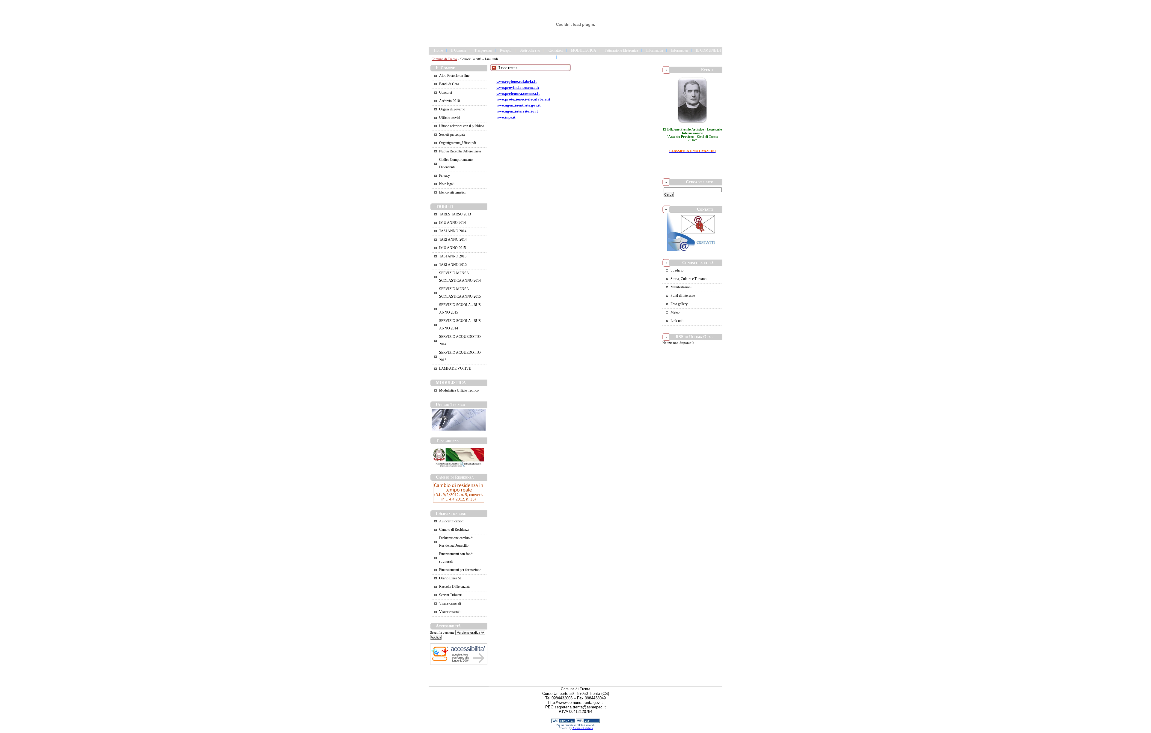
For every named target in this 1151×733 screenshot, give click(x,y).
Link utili (677, 321)
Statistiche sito (530, 50)
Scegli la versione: (442, 632)
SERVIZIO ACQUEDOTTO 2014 (460, 340)
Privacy (444, 175)
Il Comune (458, 50)
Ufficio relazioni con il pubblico (461, 126)
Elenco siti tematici (452, 192)
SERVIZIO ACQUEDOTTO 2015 (460, 356)
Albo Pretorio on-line (454, 76)
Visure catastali (449, 612)
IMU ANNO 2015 (452, 248)
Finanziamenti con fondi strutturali (456, 557)
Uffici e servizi (449, 118)
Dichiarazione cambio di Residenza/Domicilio (456, 542)
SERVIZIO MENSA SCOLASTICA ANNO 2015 (460, 293)
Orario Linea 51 (450, 578)
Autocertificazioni (451, 521)
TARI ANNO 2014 (453, 239)
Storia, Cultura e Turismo (688, 279)
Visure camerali (450, 603)
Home (438, 50)
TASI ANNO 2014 (452, 231)
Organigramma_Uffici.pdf (457, 143)
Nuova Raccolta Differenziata (460, 151)
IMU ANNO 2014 (452, 223)
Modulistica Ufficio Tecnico (459, 390)
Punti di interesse (683, 295)
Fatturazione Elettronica (621, 50)
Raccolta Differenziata (454, 586)
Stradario (677, 270)
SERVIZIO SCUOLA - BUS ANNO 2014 (460, 324)
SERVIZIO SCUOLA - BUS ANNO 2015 (460, 308)
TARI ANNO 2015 (453, 265)
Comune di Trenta (444, 59)
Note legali (446, 184)
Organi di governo (452, 109)
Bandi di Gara (449, 84)
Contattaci (556, 50)
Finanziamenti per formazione (460, 570)
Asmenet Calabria (583, 728)
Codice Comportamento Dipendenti (456, 163)
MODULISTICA (583, 50)
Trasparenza (483, 50)
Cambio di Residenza (454, 529)
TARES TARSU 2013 (455, 214)
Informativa (654, 50)
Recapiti (505, 50)
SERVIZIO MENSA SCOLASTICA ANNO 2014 (460, 277)
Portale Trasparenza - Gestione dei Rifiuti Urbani (595, 57)
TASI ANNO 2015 (452, 256)
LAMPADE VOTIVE (455, 368)
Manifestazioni (681, 287)
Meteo (675, 312)
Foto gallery (679, 304)
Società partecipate (452, 134)
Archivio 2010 (449, 101)
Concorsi (445, 92)
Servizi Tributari (450, 595)
